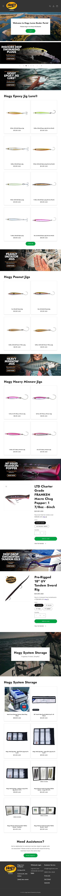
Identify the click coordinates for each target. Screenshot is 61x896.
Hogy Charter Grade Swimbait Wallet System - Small (44, 826)
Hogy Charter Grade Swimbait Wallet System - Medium (17, 826)
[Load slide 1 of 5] (24, 66)
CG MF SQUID (40, 523)
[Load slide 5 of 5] (33, 66)
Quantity (36, 530)
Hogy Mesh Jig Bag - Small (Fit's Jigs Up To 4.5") (17, 752)
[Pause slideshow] (41, 65)
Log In (30, 31)
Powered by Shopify (36, 892)
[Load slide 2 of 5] (26, 66)
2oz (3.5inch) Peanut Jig (44, 309)
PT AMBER (48, 609)
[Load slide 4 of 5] (31, 66)
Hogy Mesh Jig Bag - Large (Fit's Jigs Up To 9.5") (44, 752)
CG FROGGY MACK (41, 526)
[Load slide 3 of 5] (28, 66)
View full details (39, 543)
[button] (3, 6)
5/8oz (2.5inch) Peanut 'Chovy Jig (44, 345)
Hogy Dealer (28, 892)
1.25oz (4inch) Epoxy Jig (17, 235)
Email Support (30, 855)
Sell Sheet (47, 879)
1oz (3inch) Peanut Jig (17, 309)
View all (30, 243)
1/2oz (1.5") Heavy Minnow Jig (17, 414)
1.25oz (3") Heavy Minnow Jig (17, 449)
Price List (47, 876)
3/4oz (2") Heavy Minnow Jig (44, 414)
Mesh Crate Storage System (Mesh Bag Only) (17, 715)
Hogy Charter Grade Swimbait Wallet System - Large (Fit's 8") (44, 789)
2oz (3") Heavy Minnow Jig (44, 449)
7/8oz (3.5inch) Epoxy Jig (17, 200)
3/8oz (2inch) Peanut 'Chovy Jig (17, 345)
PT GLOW (49, 605)
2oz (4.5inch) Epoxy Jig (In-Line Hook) (44, 235)
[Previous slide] (20, 65)
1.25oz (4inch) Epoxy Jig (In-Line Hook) (44, 200)
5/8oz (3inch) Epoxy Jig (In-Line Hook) (44, 128)
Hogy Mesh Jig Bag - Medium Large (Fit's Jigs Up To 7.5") (17, 789)
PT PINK (38, 609)
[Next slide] (37, 65)
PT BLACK (39, 605)
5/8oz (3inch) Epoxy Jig (17, 164)
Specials (47, 883)
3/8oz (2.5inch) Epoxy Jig (17, 128)
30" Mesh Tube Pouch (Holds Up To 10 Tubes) (44, 715)
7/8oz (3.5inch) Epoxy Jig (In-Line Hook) (44, 164)
